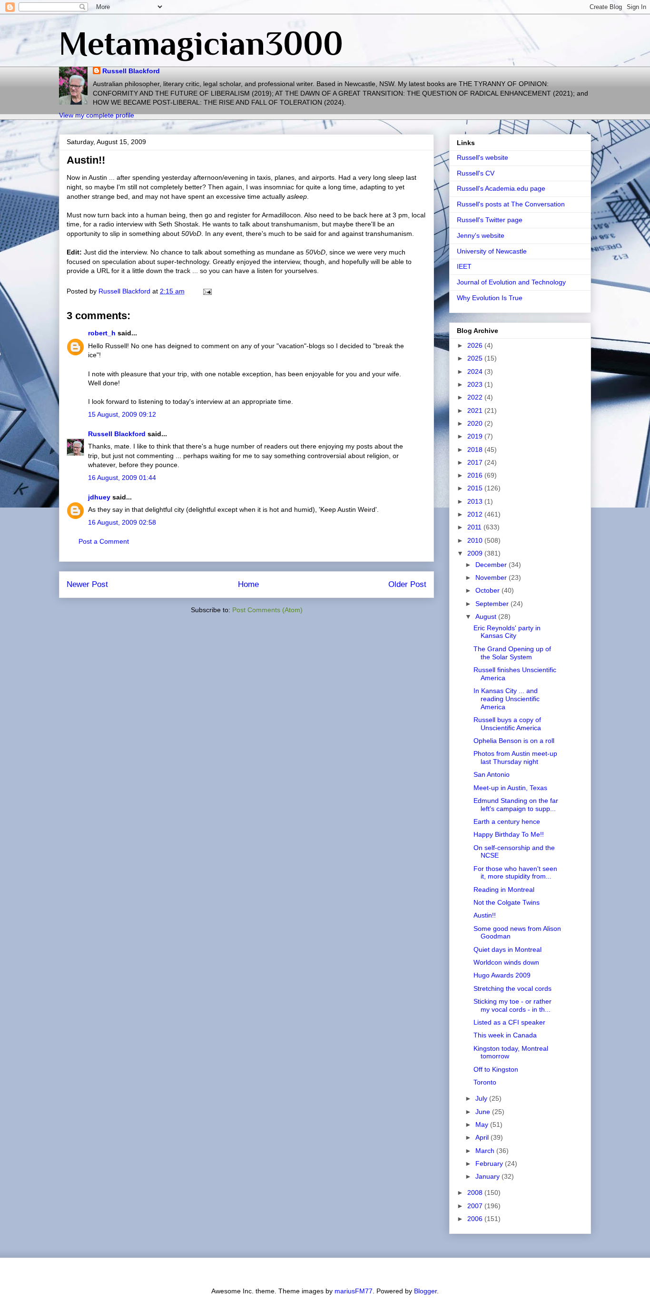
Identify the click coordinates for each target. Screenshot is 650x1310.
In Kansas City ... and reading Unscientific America (506, 699)
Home (248, 584)
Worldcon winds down (506, 962)
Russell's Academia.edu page (501, 188)
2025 (475, 358)
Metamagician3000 (201, 43)
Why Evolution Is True (489, 298)
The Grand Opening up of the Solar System (512, 653)
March (485, 1150)
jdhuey (99, 497)
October (488, 590)
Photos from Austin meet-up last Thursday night (515, 757)
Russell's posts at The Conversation (511, 204)
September (493, 603)
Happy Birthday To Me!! (508, 834)
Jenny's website (480, 235)
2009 (475, 553)
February (490, 1163)
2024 (475, 371)
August (486, 616)
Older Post (407, 584)
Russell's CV (475, 173)
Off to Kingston (495, 1069)
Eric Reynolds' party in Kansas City (507, 632)
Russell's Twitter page (489, 220)
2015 (475, 488)
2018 (475, 449)
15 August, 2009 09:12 (122, 414)
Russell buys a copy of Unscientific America (507, 724)
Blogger (425, 1291)
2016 (475, 475)
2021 (475, 410)
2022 (475, 397)
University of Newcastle (492, 251)
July (482, 1098)
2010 (475, 540)
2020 (475, 423)
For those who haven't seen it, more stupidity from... (515, 872)
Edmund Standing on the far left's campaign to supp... (515, 804)
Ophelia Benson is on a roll (513, 740)
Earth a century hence (506, 821)
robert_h (102, 333)
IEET (464, 266)
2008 (475, 1192)
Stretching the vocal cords (512, 988)
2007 (475, 1206)
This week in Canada (505, 1035)
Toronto (484, 1082)
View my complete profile (96, 115)
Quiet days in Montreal (507, 949)
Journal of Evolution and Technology (511, 282)
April (483, 1137)
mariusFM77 (354, 1291)
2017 (475, 462)
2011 (475, 527)
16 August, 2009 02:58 (122, 522)
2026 (475, 345)
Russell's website (482, 157)
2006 (475, 1218)
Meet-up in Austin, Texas (510, 788)
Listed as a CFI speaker (509, 1022)
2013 (475, 501)
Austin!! (484, 915)
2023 (475, 384)
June (483, 1111)
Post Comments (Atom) (267, 610)
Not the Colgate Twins (506, 902)
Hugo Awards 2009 (502, 975)
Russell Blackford (131, 71)
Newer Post (87, 584)
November (492, 577)
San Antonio (491, 774)
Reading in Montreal (503, 889)
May (482, 1124)
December (492, 564)
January (488, 1176)
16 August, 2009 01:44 (122, 477)
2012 (475, 514)
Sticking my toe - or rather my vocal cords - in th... (512, 1005)
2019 (475, 436)
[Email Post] (207, 291)
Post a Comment (104, 541)
